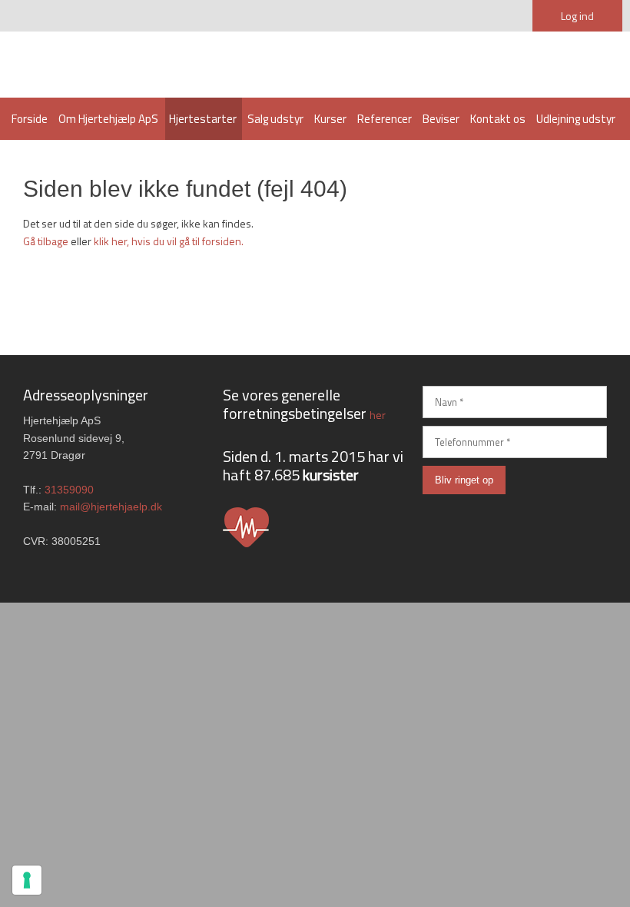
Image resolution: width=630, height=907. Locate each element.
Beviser (441, 119)
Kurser (330, 119)
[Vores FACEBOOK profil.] (589, 522)
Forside (30, 119)
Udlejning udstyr (575, 119)
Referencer (384, 119)
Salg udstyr (275, 119)
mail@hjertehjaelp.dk (111, 506)
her (378, 415)
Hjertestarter (203, 119)
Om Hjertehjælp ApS (108, 119)
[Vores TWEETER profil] (489, 522)
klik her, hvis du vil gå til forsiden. (169, 241)
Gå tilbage (45, 241)
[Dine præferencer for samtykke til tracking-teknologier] (26, 880)
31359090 (69, 489)
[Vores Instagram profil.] (440, 522)
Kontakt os (498, 119)
